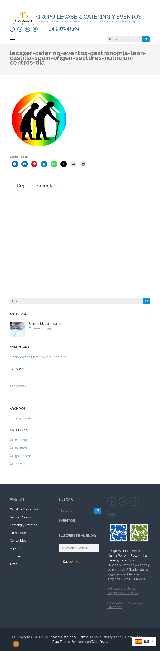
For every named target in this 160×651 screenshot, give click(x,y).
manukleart (18, 357)
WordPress (99, 642)
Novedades (18, 533)
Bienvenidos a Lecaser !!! (46, 324)
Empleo (15, 556)
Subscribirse (71, 562)
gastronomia (24, 456)
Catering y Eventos (23, 525)
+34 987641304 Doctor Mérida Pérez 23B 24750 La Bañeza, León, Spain (127, 555)
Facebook (18, 386)
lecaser (20, 464)
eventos (21, 448)
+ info (13, 564)
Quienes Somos (21, 517)
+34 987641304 (63, 28)
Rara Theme (61, 642)
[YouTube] (35, 29)
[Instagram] (27, 29)
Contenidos (18, 540)
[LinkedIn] (19, 29)
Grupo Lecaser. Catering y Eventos (88, 16)
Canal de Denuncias (24, 509)
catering (21, 440)
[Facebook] (12, 29)
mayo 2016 (23, 418)
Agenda (15, 548)
